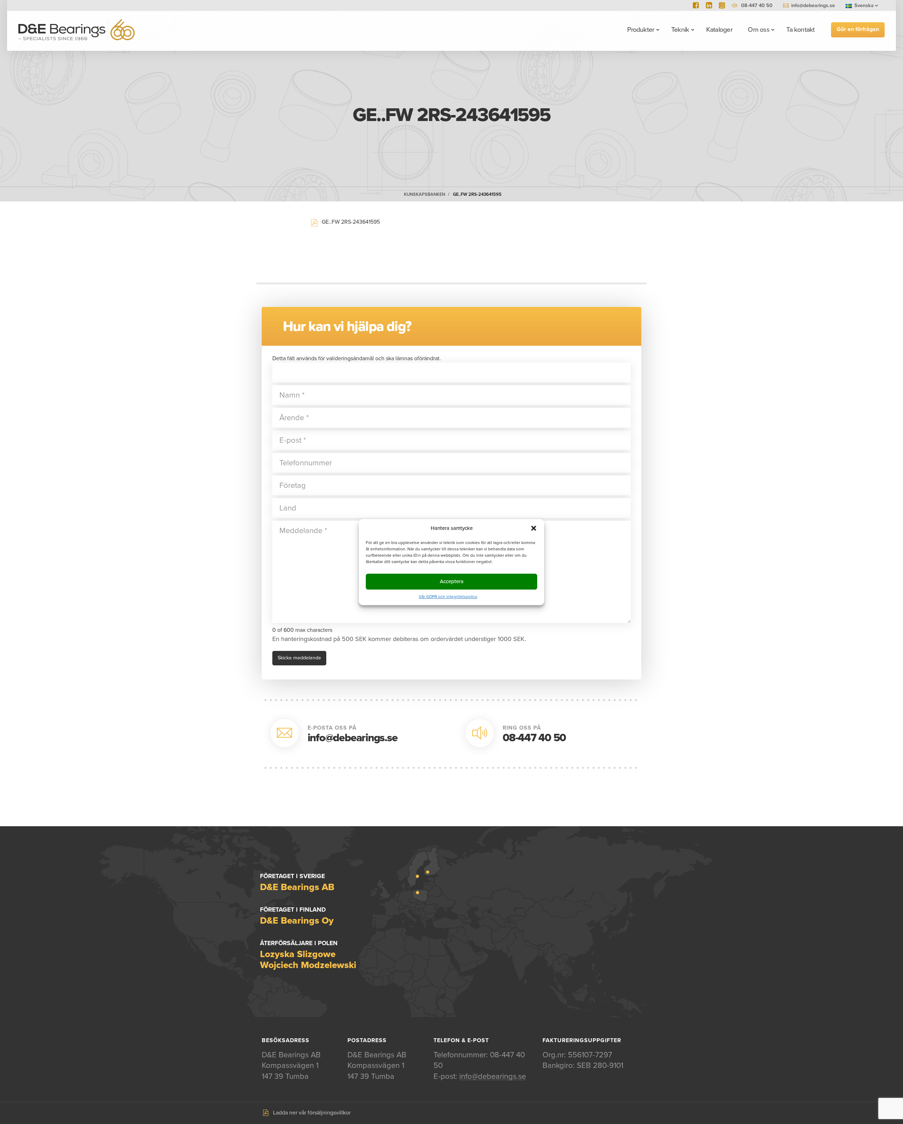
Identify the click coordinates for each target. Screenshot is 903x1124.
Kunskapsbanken (424, 194)
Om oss (758, 30)
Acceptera (451, 581)
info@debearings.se (813, 5)
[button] (533, 528)
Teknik (680, 30)
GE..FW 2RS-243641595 (477, 194)
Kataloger (719, 30)
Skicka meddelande (299, 658)
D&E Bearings (76, 29)
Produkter (640, 30)
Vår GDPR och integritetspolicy (448, 596)
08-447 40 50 (534, 737)
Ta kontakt (800, 30)
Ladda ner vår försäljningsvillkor (312, 1112)
